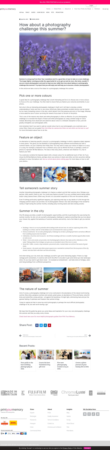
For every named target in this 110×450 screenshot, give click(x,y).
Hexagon (32, 423)
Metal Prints (57, 9)
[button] (37, 325)
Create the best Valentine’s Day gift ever (44, 364)
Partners (97, 9)
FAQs (49, 412)
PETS (52, 12)
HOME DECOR (40, 12)
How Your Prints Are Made (82, 9)
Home (48, 9)
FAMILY (28, 12)
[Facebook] (85, 414)
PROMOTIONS (59, 12)
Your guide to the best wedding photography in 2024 (27, 365)
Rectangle (33, 416)
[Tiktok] (93, 414)
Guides (69, 416)
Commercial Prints (35, 430)
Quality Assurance (53, 416)
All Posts (21, 12)
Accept (87, 448)
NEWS (47, 12)
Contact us (51, 423)
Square (32, 412)
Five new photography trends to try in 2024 (62, 365)
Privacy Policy (67, 448)
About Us (68, 9)
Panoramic (33, 420)
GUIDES (33, 12)
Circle (31, 427)
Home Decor (70, 423)
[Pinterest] (97, 414)
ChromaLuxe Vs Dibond (54, 427)
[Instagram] (89, 414)
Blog (68, 412)
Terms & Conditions (53, 420)
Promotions (70, 430)
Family (69, 420)
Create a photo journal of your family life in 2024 (82, 364)
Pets (68, 427)
